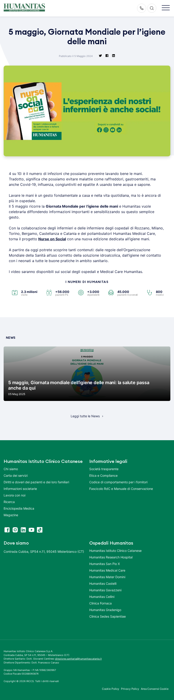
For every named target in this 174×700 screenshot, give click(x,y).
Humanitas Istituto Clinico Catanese (115, 551)
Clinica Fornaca (100, 603)
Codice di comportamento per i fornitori (118, 482)
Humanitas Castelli (102, 583)
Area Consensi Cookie (155, 688)
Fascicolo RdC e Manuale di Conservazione (121, 489)
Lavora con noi (14, 495)
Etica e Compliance (103, 475)
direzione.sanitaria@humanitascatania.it (78, 658)
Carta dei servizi (16, 475)
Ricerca (9, 502)
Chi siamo (11, 469)
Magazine (11, 515)
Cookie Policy (110, 688)
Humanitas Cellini (101, 597)
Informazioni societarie (20, 489)
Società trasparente (103, 469)
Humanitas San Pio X (104, 564)
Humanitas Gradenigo (105, 610)
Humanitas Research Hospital (111, 557)
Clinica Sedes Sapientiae (107, 616)
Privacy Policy (130, 688)
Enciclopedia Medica (19, 508)
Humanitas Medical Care (107, 570)
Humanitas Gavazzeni (105, 590)
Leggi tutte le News (85, 416)
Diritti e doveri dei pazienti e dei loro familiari (37, 482)
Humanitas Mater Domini (107, 577)
